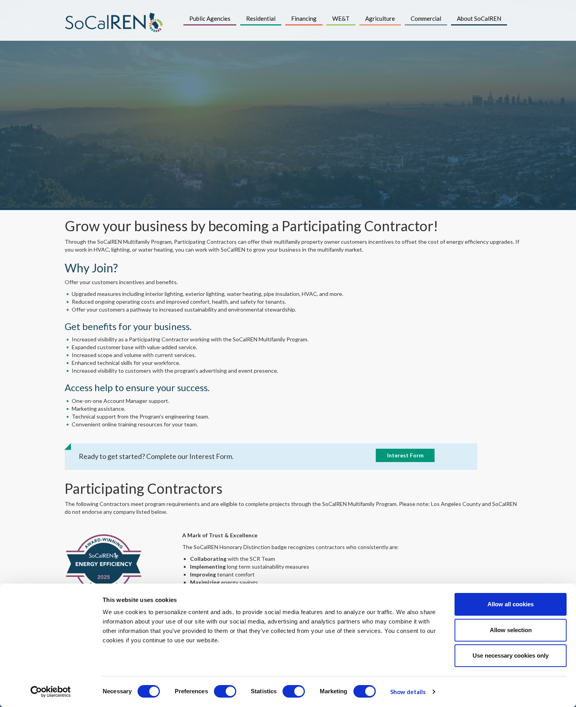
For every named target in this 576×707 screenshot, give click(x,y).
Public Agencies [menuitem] (209, 18)
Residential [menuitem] (260, 18)
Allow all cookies (510, 604)
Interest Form (405, 455)
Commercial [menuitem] (426, 18)
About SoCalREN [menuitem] (479, 18)
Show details (408, 691)
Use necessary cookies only (511, 655)
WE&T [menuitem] (341, 18)
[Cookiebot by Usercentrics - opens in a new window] (50, 692)
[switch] (225, 691)
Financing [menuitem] (304, 18)
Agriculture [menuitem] (380, 18)
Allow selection (511, 630)
